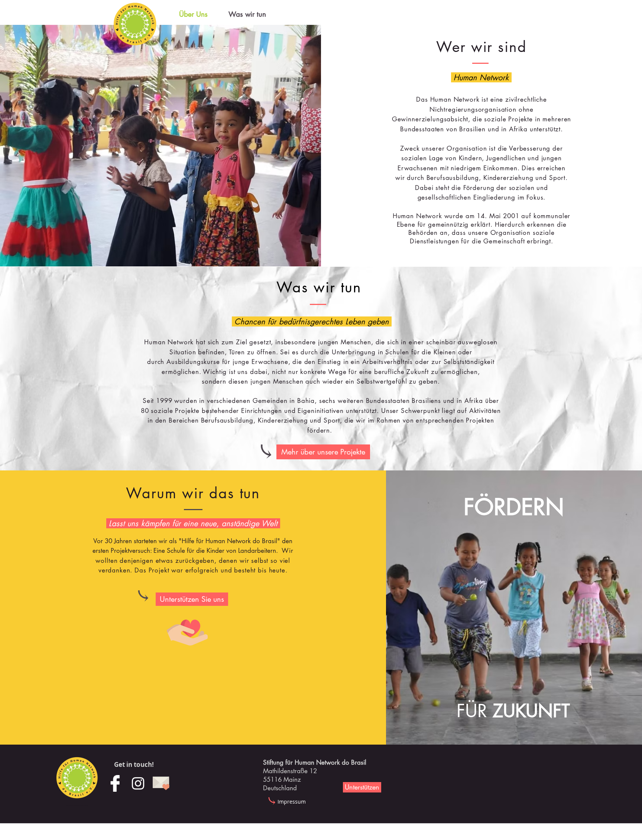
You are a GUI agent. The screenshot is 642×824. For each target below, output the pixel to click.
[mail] (161, 783)
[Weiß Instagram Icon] (138, 783)
